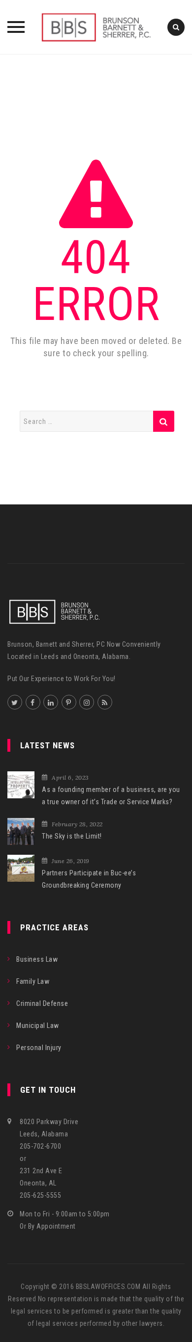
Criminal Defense (42, 1003)
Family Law (32, 981)
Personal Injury (39, 1048)
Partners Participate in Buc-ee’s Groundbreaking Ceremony (89, 879)
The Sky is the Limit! (72, 836)
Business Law (37, 959)
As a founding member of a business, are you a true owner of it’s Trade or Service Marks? (111, 796)
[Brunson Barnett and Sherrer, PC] (96, 27)
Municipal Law (37, 1025)
